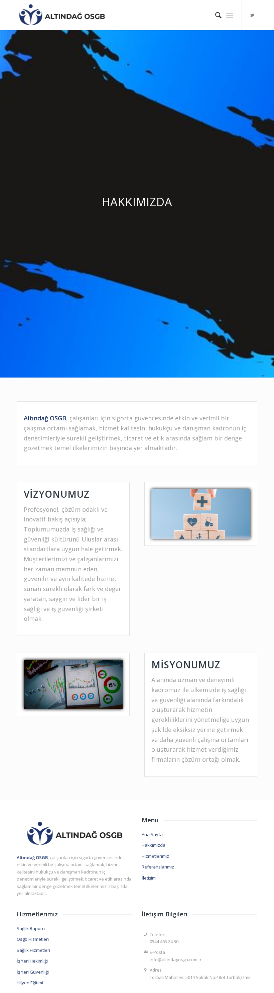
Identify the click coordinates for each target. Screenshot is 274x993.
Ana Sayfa (152, 834)
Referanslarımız (158, 867)
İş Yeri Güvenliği (33, 972)
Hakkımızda (153, 845)
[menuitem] (215, 15)
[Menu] (229, 15)
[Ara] (215, 15)
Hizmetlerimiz (155, 856)
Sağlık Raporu (31, 928)
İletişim (149, 878)
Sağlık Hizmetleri (33, 950)
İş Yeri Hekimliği (32, 961)
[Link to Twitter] (252, 15)
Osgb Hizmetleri (33, 939)
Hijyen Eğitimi (30, 983)
